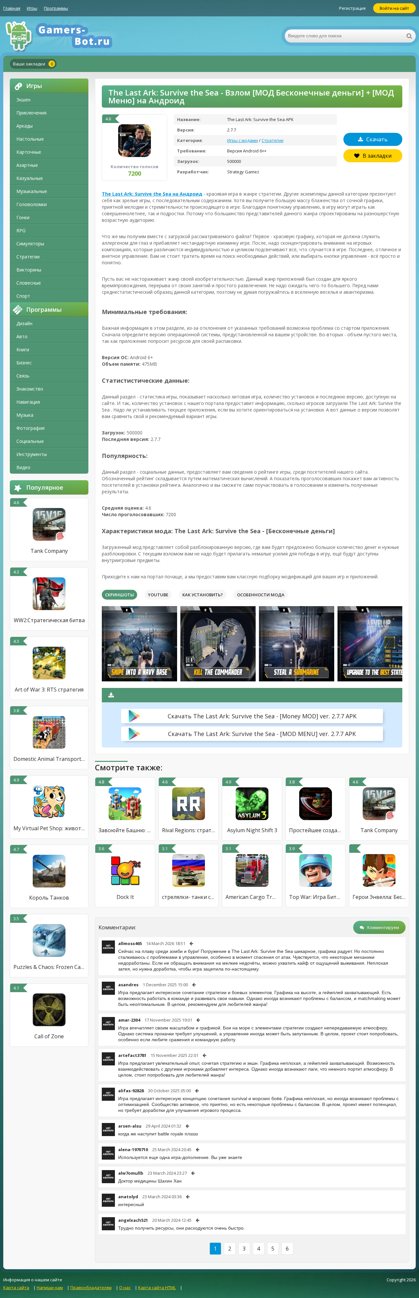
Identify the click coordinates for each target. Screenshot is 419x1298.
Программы (56, 8)
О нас (125, 1287)
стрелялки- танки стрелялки (188, 897)
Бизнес (24, 363)
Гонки (22, 217)
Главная (11, 8)
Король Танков (49, 897)
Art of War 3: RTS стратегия (49, 689)
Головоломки (31, 204)
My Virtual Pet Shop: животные (49, 828)
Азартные (27, 165)
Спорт (23, 296)
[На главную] (68, 36)
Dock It (125, 897)
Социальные (30, 441)
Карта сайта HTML (157, 1287)
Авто (21, 336)
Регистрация (352, 8)
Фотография (30, 428)
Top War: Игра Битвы (315, 897)
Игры (32, 8)
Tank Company (49, 550)
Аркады (24, 126)
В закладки (377, 155)
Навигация (28, 402)
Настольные (30, 139)
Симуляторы (30, 243)
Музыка (24, 415)
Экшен (23, 99)
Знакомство (29, 389)
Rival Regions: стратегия (188, 830)
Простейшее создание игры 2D (315, 830)
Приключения (31, 113)
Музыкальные (31, 191)
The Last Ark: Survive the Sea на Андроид (152, 194)
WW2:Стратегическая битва (49, 620)
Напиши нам (50, 1287)
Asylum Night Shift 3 (252, 830)
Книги (22, 349)
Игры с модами (242, 140)
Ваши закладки (33, 64)
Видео (23, 467)
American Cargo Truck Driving (252, 897)
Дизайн (24, 323)
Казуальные (29, 178)
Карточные (28, 152)
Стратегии (28, 257)
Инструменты (31, 454)
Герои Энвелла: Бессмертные (379, 897)
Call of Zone (49, 1036)
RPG (21, 230)
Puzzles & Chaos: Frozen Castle (49, 967)
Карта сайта (16, 1287)
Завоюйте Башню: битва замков (125, 830)
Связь (22, 376)
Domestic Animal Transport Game (49, 759)
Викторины (28, 270)
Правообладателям (91, 1287)
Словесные (28, 283)
